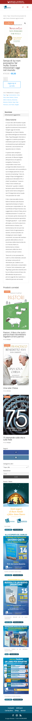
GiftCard (19, 708)
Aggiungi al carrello (12, 84)
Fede (4, 97)
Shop (17, 711)
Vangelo (17, 104)
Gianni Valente (9, 97)
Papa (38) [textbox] (15, 467)
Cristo (18, 95)
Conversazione (12, 95)
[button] (25, 23)
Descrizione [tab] (8, 112)
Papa (8, 16)
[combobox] (16, 467)
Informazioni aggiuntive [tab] (12, 115)
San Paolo (11, 104)
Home (4, 16)
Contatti (11, 708)
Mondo (10, 102)
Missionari (14, 100)
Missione (5, 102)
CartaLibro (9, 711)
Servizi (23, 711)
